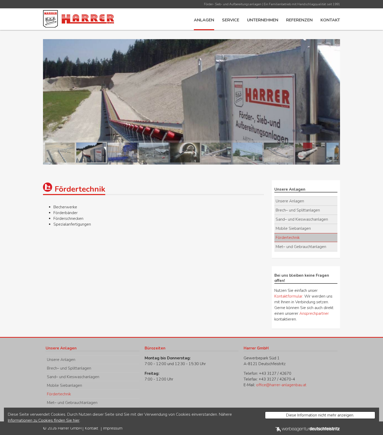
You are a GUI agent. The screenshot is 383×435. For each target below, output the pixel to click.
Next (348, 152)
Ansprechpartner (314, 313)
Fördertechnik (288, 237)
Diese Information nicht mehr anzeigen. (320, 415)
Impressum (112, 428)
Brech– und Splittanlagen (298, 210)
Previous (35, 152)
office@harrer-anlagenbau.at (281, 385)
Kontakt (330, 20)
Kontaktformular (288, 296)
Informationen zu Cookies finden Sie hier (43, 420)
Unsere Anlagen (290, 201)
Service (230, 20)
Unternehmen (262, 20)
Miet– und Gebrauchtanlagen (301, 246)
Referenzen (299, 20)
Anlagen (204, 20)
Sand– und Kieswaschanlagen (302, 219)
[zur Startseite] (79, 18)
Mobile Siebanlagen (293, 228)
